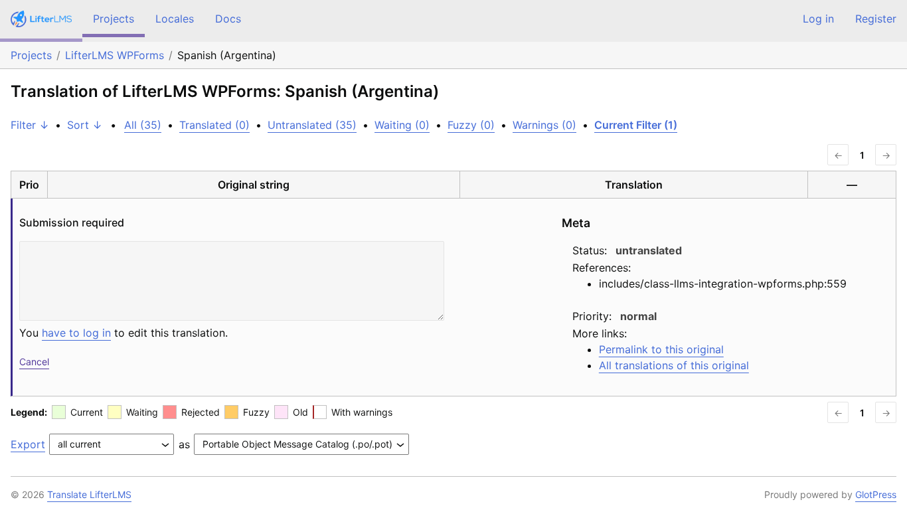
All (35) (142, 124)
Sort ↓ (84, 124)
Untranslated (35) (312, 124)
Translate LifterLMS (89, 494)
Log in (818, 18)
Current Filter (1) (635, 124)
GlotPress (875, 494)
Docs (228, 18)
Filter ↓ (30, 124)
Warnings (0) (544, 124)
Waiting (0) (402, 124)
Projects (113, 18)
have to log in (76, 332)
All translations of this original (674, 365)
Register (875, 18)
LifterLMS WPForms (114, 55)
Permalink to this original (661, 349)
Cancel (34, 361)
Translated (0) (214, 124)
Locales (174, 18)
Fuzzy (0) (471, 124)
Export (28, 444)
